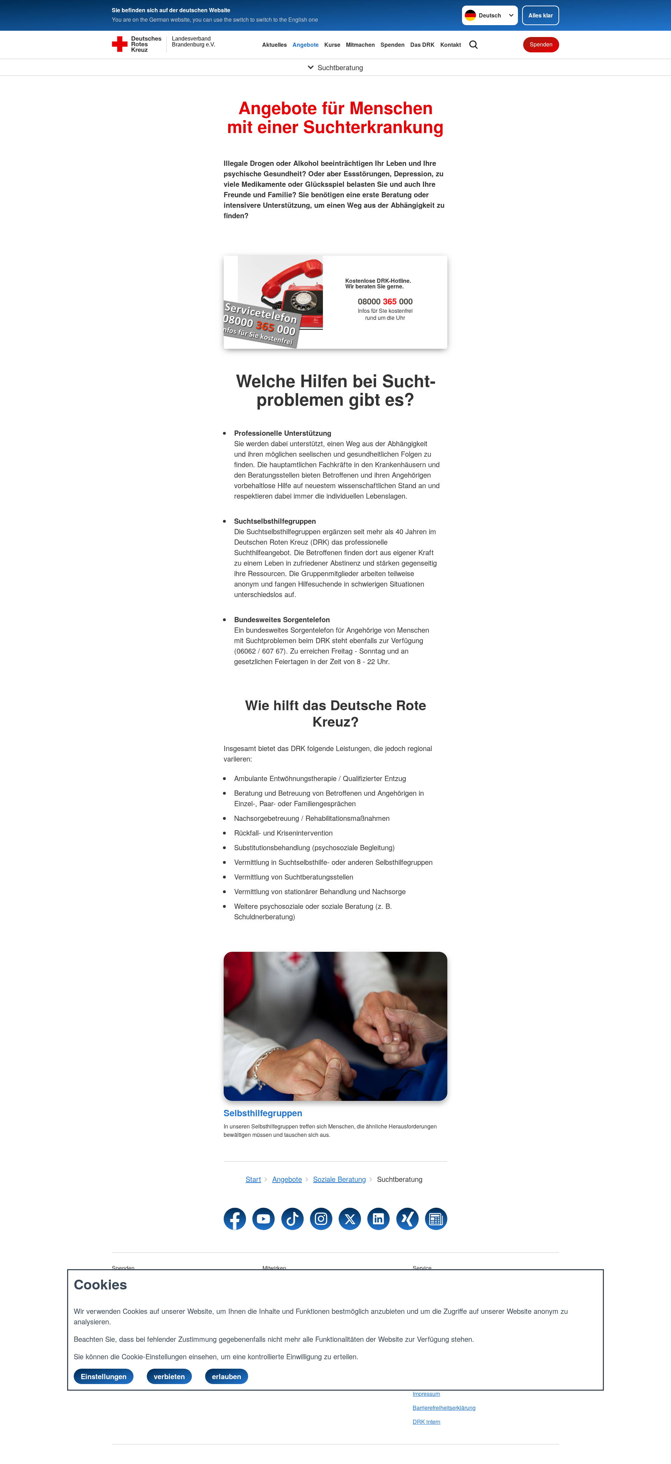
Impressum (426, 1394)
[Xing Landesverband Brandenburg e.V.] (407, 1219)
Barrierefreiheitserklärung (444, 1408)
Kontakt (450, 45)
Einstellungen (104, 1376)
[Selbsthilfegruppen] (335, 1026)
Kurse (332, 45)
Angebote (306, 45)
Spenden (393, 45)
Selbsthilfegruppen (263, 1112)
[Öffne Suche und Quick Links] (473, 44)
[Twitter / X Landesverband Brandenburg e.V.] (350, 1219)
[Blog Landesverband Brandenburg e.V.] (436, 1219)
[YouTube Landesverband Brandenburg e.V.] (263, 1219)
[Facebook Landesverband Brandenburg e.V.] (235, 1219)
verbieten (169, 1376)
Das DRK (422, 45)
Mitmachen (360, 45)
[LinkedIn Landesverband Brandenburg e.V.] (378, 1219)
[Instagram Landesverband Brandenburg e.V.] (321, 1219)
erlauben (226, 1376)
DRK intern (426, 1422)
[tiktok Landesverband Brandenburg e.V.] (292, 1219)
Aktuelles (274, 45)
